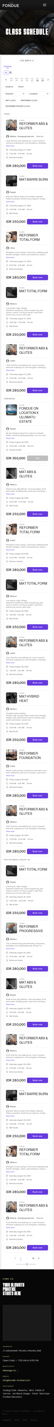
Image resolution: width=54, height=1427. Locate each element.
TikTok (17, 1420)
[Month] (10, 72)
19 (33, 1258)
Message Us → (11, 1370)
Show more (10, 146)
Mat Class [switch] (11, 100)
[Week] (6, 72)
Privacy (34, 1420)
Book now (37, 166)
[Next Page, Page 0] (38, 1258)
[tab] (11, 79)
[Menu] (44, 5)
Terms (25, 1420)
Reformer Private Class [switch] (18, 106)
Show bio (39, 136)
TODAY (21, 87)
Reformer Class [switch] (29, 100)
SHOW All (9, 87)
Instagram (7, 1420)
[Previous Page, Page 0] (15, 1258)
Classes (8, 66)
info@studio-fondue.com (16, 1380)
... (27, 1258)
